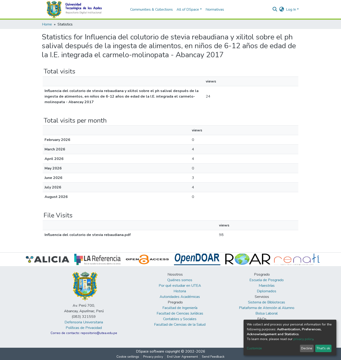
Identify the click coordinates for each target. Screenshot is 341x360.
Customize (254, 348)
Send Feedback (213, 356)
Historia (180, 291)
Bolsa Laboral (266, 313)
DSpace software (150, 351)
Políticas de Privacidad (84, 327)
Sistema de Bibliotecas (266, 302)
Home (47, 24)
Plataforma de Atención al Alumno (266, 307)
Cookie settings (127, 356)
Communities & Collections (151, 9)
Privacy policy (153, 356)
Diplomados (266, 291)
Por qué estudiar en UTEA (180, 285)
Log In (291, 9)
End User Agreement (182, 356)
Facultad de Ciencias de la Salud (180, 324)
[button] (282, 9)
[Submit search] (275, 9)
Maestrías (267, 285)
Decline (306, 348)
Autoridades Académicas (180, 296)
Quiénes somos (179, 280)
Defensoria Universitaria (83, 322)
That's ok (323, 348)
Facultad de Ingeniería (179, 307)
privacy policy (303, 339)
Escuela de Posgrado (266, 280)
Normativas (215, 9)
